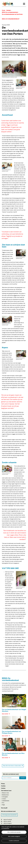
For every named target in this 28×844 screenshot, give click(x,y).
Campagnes (5, 796)
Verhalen (8, 10)
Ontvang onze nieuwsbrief (9, 814)
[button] (21, 82)
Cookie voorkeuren (14, 840)
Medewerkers (5, 794)
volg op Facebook (7, 819)
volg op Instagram (7, 823)
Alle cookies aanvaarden (14, 832)
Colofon (3, 788)
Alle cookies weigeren (14, 836)
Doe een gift (4, 808)
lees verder (5, 714)
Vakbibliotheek (5, 800)
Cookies (3, 786)
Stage (3, 804)
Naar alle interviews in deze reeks (12, 765)
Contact (4, 798)
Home (3, 10)
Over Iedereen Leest (6, 790)
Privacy (3, 783)
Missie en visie (5, 792)
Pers (3, 802)
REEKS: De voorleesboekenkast (10, 12)
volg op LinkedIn (7, 821)
